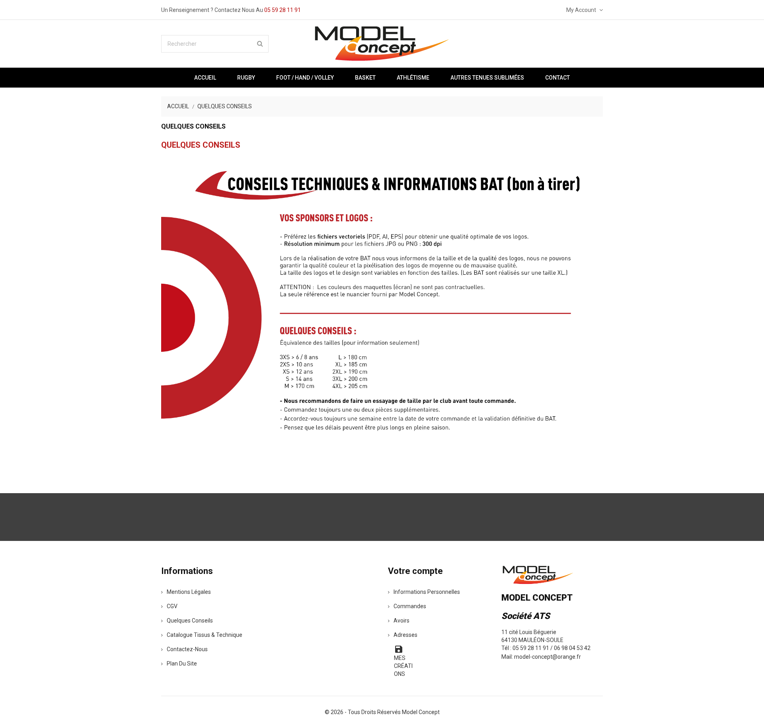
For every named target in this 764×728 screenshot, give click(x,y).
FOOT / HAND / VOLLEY (305, 77)
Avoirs (401, 620)
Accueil (205, 77)
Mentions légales (189, 592)
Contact (557, 77)
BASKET (365, 77)
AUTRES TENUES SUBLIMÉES (487, 77)
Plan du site (182, 663)
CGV (172, 606)
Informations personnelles (427, 592)
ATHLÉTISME (413, 77)
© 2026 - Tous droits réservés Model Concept (382, 712)
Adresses (405, 635)
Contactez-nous (187, 649)
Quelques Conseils (190, 620)
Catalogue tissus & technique (204, 635)
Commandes (410, 606)
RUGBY (246, 77)
